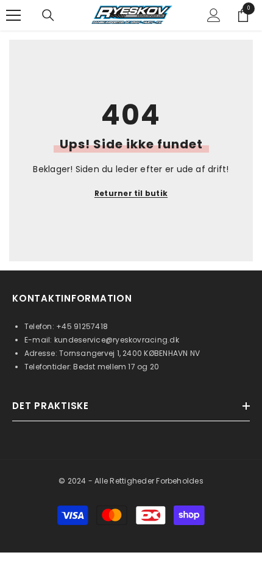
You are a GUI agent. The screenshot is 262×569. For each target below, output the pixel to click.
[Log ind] (214, 15)
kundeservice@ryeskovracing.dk (116, 340)
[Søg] (48, 15)
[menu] (13, 15)
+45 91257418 (82, 326)
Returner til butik (131, 193)
